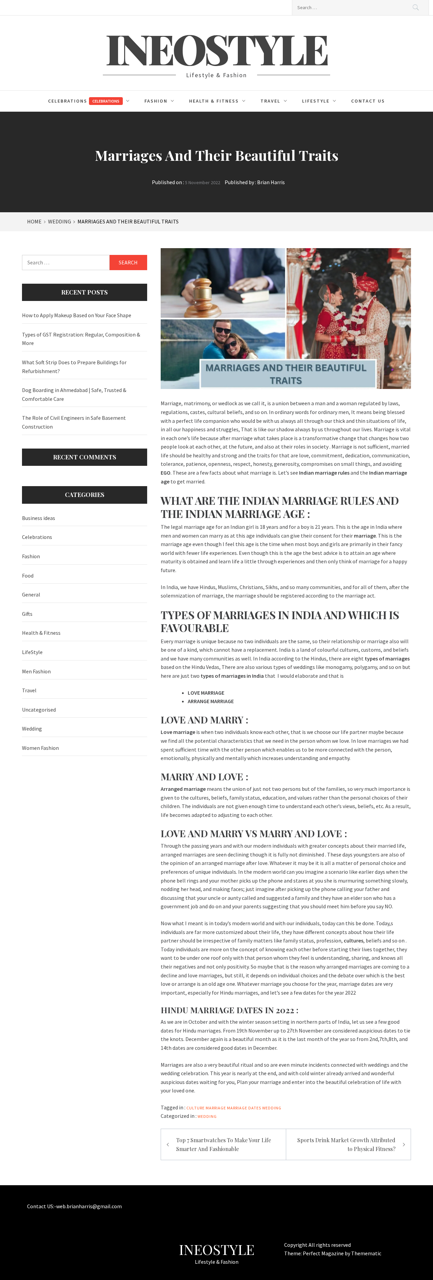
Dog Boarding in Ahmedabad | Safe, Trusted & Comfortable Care (74, 394)
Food (27, 575)
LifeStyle (315, 101)
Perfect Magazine (324, 1253)
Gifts (27, 613)
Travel (270, 101)
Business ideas (38, 518)
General (31, 594)
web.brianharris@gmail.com (89, 1206)
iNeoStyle (216, 48)
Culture (195, 1107)
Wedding (271, 1107)
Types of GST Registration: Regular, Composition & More (81, 339)
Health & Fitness (214, 101)
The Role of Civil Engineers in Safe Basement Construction (74, 422)
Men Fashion (36, 671)
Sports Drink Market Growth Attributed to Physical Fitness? (346, 1144)
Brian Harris (271, 182)
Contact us (368, 101)
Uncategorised (39, 709)
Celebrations (83, 101)
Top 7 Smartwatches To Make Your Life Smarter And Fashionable (223, 1144)
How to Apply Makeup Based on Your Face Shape (76, 315)
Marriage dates (244, 1107)
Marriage (216, 1107)
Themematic (366, 1253)
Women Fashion (40, 747)
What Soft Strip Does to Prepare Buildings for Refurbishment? (74, 366)
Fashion (155, 101)
